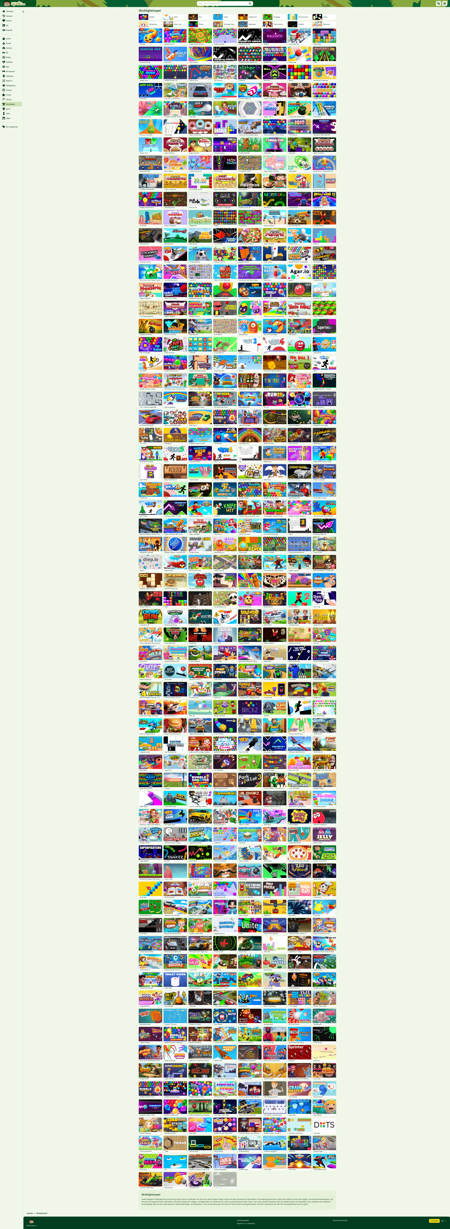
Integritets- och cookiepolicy (246, 1223)
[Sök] (250, 3)
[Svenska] (444, 1221)
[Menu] (444, 3)
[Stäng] (23, 12)
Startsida (30, 1213)
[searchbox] (225, 3)
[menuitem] (11, 11)
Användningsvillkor (243, 1220)
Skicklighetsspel (41, 1213)
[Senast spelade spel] (438, 3)
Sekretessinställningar (340, 1220)
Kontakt (435, 1221)
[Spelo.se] (14, 3)
